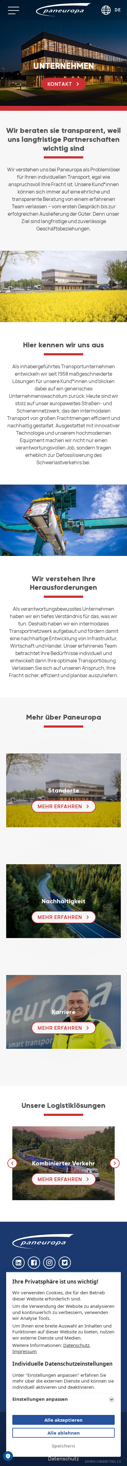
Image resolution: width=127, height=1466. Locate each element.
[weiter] (115, 1163)
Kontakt (59, 84)
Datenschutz (76, 1345)
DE (118, 10)
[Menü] (18, 10)
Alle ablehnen (63, 1433)
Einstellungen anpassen (40, 1399)
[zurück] (12, 1163)
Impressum (24, 1351)
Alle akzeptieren (63, 1420)
